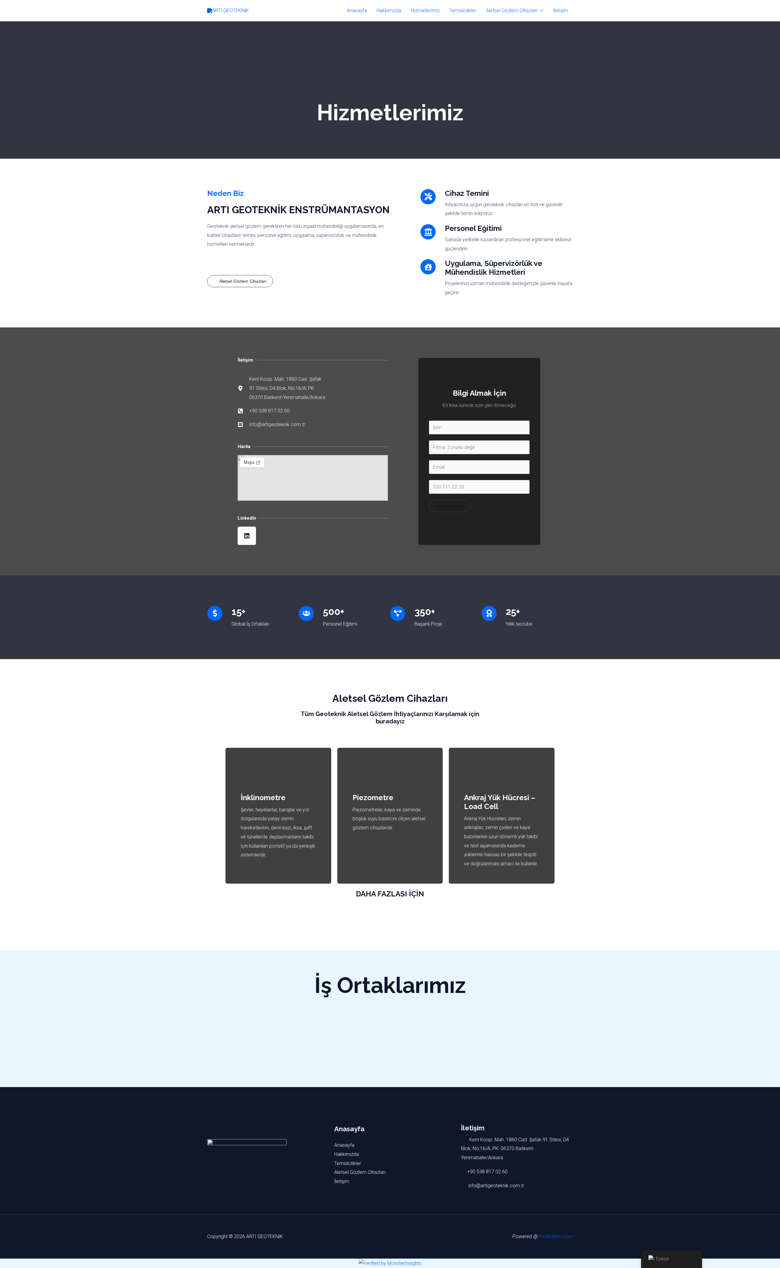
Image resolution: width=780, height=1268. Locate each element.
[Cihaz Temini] (428, 196)
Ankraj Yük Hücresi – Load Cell (499, 802)
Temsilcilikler (462, 10)
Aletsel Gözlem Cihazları (511, 10)
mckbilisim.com (556, 1236)
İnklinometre (263, 797)
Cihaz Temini (467, 193)
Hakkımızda (389, 10)
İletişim (560, 10)
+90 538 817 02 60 (487, 1171)
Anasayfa (357, 10)
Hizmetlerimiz (425, 10)
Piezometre (373, 797)
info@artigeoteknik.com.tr (495, 1186)
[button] (540, 10)
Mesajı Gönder (449, 505)
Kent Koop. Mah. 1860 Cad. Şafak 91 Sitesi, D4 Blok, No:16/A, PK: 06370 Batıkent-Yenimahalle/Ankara (515, 1148)
